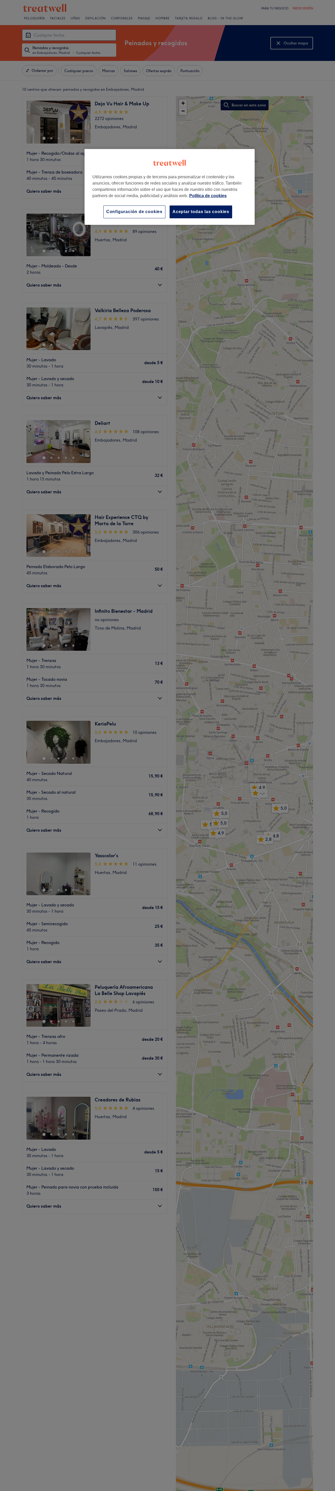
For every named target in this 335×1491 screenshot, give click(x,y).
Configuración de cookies (134, 211)
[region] (170, 187)
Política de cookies (208, 195)
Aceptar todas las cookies (200, 211)
